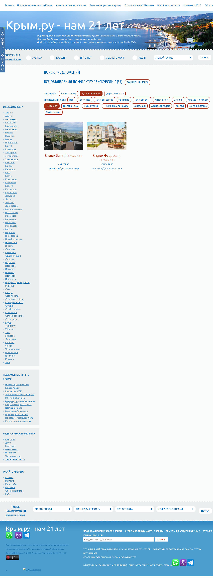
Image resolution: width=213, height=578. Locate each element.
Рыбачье (9, 286)
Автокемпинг (53, 112)
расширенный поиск (11, 59)
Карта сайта (11, 484)
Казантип (9, 162)
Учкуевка (10, 336)
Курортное (10, 189)
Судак (8, 322)
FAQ (7, 494)
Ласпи (8, 199)
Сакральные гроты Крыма (18, 404)
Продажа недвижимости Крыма (34, 5)
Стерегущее (11, 319)
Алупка (8, 116)
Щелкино (10, 356)
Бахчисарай (11, 126)
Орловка (9, 259)
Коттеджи (10, 446)
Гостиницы (10, 452)
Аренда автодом (160, 106)
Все (71, 99)
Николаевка (11, 236)
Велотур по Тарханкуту (16, 411)
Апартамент (161, 99)
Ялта (7, 362)
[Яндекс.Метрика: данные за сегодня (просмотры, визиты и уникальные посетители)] (32, 570)
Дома (8, 442)
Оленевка (10, 252)
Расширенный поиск (137, 82)
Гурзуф (8, 146)
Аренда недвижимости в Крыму (144, 531)
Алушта (9, 112)
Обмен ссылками (14, 491)
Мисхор (9, 229)
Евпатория (10, 149)
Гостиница (84, 99)
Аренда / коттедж (198, 99)
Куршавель (11, 192)
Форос (8, 346)
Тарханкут (10, 326)
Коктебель (10, 182)
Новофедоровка (13, 239)
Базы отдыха (91, 106)
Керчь (8, 176)
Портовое (10, 276)
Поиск (205, 57)
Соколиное (11, 312)
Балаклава (10, 122)
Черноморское (13, 349)
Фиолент (9, 342)
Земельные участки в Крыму (105, 5)
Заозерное (10, 152)
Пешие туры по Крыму (116, 106)
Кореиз (9, 186)
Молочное (10, 222)
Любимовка (11, 206)
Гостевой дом (70, 106)
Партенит (10, 262)
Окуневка (10, 249)
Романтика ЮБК (13, 391)
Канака (8, 166)
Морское (10, 232)
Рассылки (10, 487)
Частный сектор (13, 456)
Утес (7, 332)
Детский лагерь (198, 106)
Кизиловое (11, 179)
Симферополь (12, 309)
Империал (63, 164)
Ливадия (9, 202)
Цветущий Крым (13, 408)
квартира (124, 99)
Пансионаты (11, 449)
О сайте (9, 477)
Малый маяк (11, 212)
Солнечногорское (14, 316)
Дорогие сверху (115, 93)
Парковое (10, 266)
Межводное (11, 226)
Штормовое (11, 352)
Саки (7, 289)
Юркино (9, 359)
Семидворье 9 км (14, 302)
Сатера (8, 292)
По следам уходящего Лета (19, 418)
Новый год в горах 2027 (17, 384)
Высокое (9, 136)
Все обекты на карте (168, 5)
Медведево (11, 219)
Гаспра (8, 139)
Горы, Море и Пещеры (16, 414)
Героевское (11, 142)
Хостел (180, 106)
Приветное (11, 279)
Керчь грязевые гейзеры (18, 421)
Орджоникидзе (13, 256)
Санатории (140, 106)
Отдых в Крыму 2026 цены (139, 5)
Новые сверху (68, 93)
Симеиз (9, 306)
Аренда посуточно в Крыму (71, 5)
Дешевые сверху (91, 93)
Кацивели (10, 169)
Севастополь (11, 296)
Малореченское (13, 209)
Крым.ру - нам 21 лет (65, 25)
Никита (9, 246)
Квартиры (10, 439)
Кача (7, 172)
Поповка (9, 272)
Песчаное (10, 269)
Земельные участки (15, 459)
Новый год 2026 (192, 5)
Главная (9, 5)
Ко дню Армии (12, 388)
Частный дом (142, 99)
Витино (9, 132)
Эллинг (178, 99)
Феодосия (10, 339)
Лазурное (10, 196)
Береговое (11, 129)
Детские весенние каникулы (19, 394)
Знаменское (11, 159)
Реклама (9, 481)
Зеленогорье (12, 156)
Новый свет (11, 242)
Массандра (10, 216)
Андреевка (10, 119)
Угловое (9, 329)
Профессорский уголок (17, 282)
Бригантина (107, 164)
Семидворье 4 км (14, 299)
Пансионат (52, 106)
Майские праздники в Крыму (20, 401)
